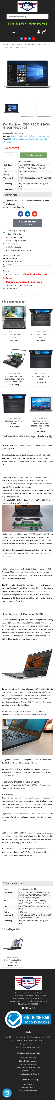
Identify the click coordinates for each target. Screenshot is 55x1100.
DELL (13, 139)
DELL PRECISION (16, 44)
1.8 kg (21, 189)
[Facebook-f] (22, 1008)
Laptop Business (22, 139)
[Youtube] (25, 38)
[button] (14, 32)
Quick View (14, 328)
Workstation (7, 142)
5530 (9, 139)
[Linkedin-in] (30, 1008)
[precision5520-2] (27, 74)
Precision (32, 139)
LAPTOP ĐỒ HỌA (29, 136)
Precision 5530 (41, 139)
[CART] (43, 32)
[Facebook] (21, 38)
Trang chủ (5, 44)
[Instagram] (33, 38)
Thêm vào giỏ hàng (33, 155)
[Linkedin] (29, 38)
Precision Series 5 (30, 44)
